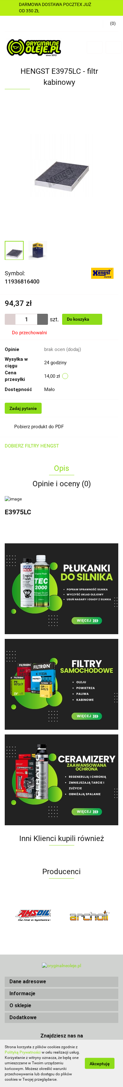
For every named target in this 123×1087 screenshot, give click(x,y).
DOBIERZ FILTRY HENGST (32, 446)
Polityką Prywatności (23, 1052)
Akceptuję (100, 1063)
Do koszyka (78, 319)
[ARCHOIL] (33, 915)
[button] (61, 982)
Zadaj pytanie (23, 408)
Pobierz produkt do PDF (39, 427)
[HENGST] (102, 272)
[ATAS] (90, 915)
